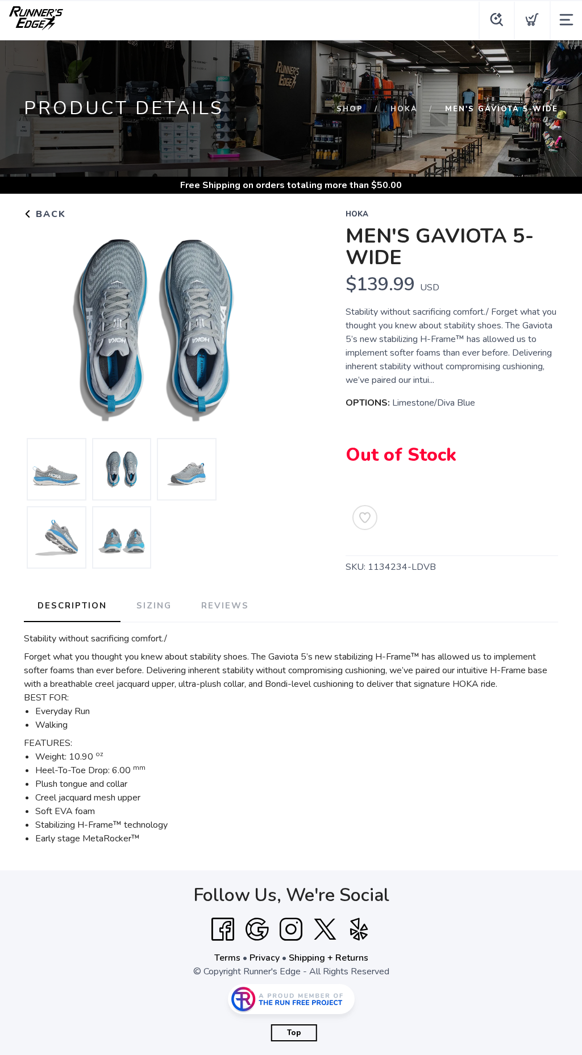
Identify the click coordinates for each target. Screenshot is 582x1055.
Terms (227, 958)
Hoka (404, 109)
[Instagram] (291, 929)
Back (49, 214)
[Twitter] (325, 929)
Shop (349, 109)
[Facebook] (223, 929)
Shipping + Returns (328, 958)
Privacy (265, 958)
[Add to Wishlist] (364, 517)
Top (294, 1033)
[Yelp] (359, 929)
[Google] (257, 929)
